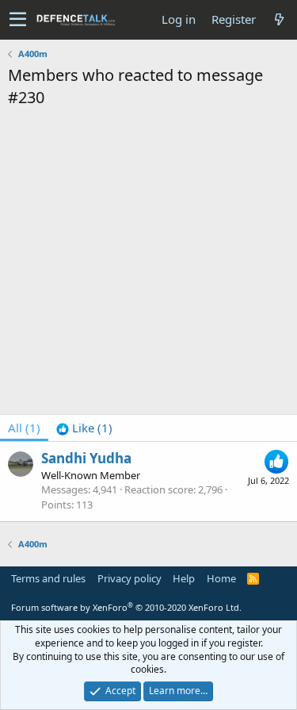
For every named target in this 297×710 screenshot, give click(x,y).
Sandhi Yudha (86, 458)
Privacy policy (129, 578)
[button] (17, 20)
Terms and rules (48, 578)
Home (221, 578)
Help (184, 578)
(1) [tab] (24, 428)
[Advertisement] (148, 265)
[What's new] (279, 19)
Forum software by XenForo (126, 607)
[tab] (84, 428)
